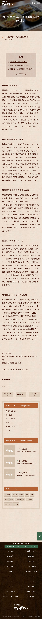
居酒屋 (15, 495)
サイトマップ (31, 596)
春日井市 (7, 495)
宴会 (6, 499)
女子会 (21, 495)
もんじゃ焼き (10, 419)
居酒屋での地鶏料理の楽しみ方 (22, 69)
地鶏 (3, 386)
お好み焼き (8, 504)
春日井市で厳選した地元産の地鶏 (15, 369)
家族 (32, 495)
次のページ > (34, 394)
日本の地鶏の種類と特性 (19, 65)
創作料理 (18, 499)
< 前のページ (7, 394)
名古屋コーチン (11, 426)
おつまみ (29, 499)
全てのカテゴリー (12, 411)
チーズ (16, 504)
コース (8, 430)
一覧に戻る (21, 394)
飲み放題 (9, 415)
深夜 (11, 499)
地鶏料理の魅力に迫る (18, 61)
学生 (27, 495)
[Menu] (38, 3)
